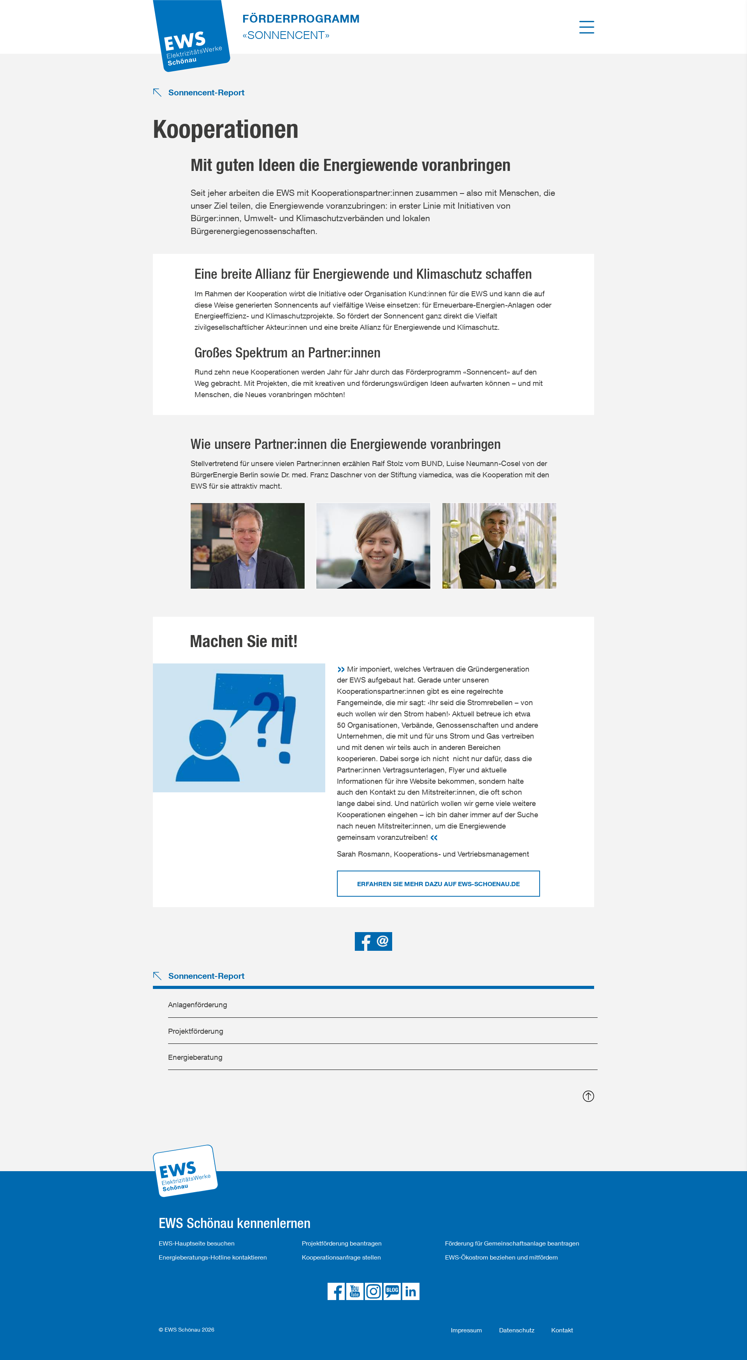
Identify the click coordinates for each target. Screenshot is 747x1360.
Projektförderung (195, 1030)
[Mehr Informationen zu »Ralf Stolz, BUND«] (248, 551)
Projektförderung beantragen (342, 1243)
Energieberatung (195, 1056)
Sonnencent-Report (205, 93)
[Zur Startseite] (192, 25)
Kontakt (562, 1330)
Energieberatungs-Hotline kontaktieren (213, 1257)
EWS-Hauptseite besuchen (197, 1243)
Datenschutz (517, 1330)
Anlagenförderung (197, 1004)
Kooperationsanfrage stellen (341, 1257)
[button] (364, 941)
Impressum (466, 1330)
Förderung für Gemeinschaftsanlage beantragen (512, 1243)
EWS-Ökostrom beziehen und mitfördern (501, 1257)
